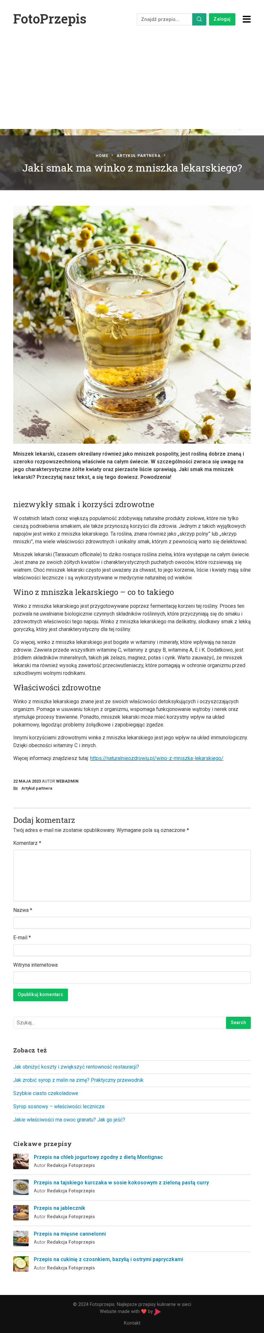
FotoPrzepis (49, 18)
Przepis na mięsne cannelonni (70, 1234)
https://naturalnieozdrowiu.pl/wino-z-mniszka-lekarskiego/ (156, 758)
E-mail (22, 937)
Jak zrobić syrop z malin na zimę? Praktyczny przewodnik (78, 1080)
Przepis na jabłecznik (59, 1208)
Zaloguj (222, 19)
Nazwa (22, 910)
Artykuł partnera (139, 155)
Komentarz (27, 843)
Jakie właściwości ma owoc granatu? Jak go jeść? (69, 1120)
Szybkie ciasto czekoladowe (45, 1093)
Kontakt (132, 1323)
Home (102, 155)
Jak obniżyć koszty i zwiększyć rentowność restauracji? (76, 1067)
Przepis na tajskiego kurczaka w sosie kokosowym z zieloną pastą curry (121, 1183)
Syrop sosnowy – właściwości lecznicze (59, 1106)
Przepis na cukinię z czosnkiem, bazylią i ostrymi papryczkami (108, 1259)
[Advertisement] (132, 87)
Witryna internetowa (35, 965)
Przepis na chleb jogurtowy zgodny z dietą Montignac (98, 1157)
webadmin (67, 781)
